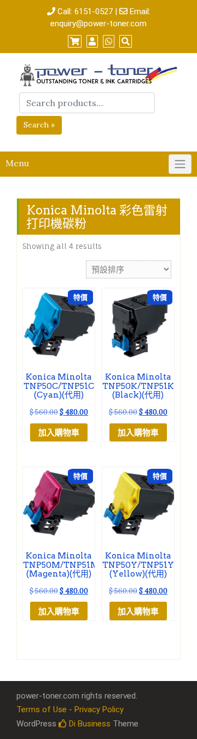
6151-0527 (93, 11)
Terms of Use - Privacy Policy (70, 709)
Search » (39, 125)
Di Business (89, 724)
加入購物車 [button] (58, 432)
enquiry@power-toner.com (98, 23)
